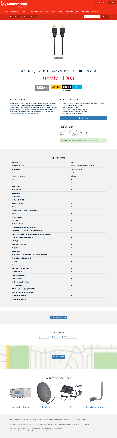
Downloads (34, 17)
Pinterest (73, 424)
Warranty (23, 424)
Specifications (25, 17)
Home (6, 12)
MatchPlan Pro (56, 12)
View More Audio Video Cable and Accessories (24, 113)
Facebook (78, 424)
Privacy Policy (42, 424)
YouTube (62, 424)
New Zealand (26, 428)
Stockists (69, 12)
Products (14, 12)
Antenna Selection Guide (39, 12)
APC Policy (50, 424)
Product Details (15, 17)
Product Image (44, 337)
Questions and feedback (58, 317)
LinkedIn (87, 424)
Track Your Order (82, 12)
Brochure (56, 337)
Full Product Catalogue (70, 337)
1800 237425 (101, 3)
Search (112, 3)
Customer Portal (26, 419)
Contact (95, 12)
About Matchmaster (15, 424)
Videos (24, 12)
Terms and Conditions (32, 424)
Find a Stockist (59, 357)
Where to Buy (84, 118)
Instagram (67, 424)
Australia (20, 428)
